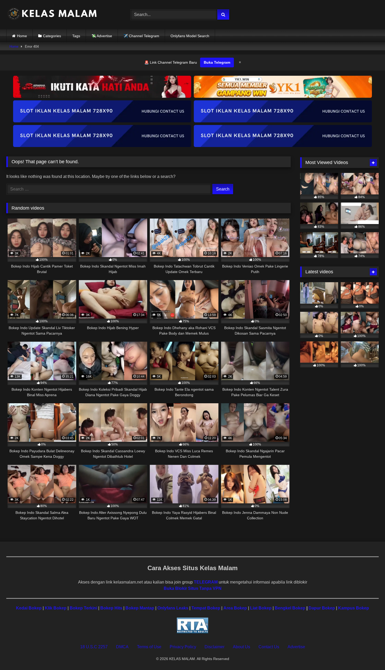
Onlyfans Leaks (172, 608)
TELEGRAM (206, 582)
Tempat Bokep (205, 608)
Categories (52, 36)
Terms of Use (149, 647)
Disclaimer (214, 647)
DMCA (122, 647)
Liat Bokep (261, 608)
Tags (76, 36)
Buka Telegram (217, 62)
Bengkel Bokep (290, 608)
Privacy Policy (183, 647)
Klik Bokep (56, 608)
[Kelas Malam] (52, 15)
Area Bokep (235, 608)
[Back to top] (369, 654)
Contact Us (268, 647)
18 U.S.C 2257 (94, 647)
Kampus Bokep (353, 608)
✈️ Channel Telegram (141, 36)
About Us (241, 647)
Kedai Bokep (29, 608)
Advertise (296, 647)
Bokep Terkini (83, 608)
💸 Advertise (101, 36)
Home (22, 36)
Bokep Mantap (139, 608)
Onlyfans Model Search (189, 36)
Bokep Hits (111, 608)
